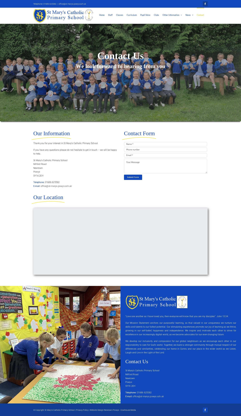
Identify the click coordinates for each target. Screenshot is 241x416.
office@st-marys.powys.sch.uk (72, 4)
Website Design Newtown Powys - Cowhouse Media (113, 410)
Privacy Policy (82, 410)
